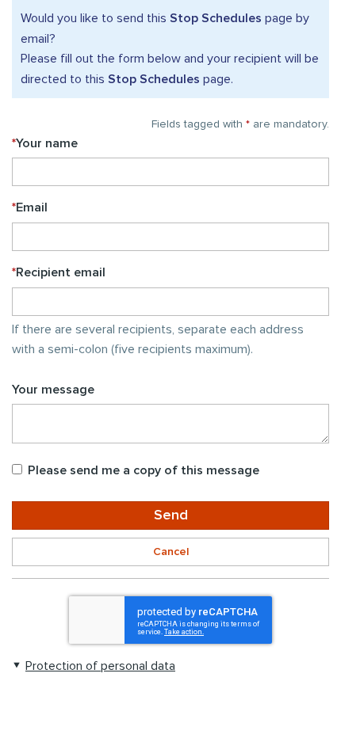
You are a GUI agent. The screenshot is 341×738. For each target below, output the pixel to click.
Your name (45, 143)
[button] (93, 665)
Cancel (171, 551)
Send (171, 515)
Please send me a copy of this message (143, 470)
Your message (53, 389)
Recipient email (58, 272)
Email (30, 207)
